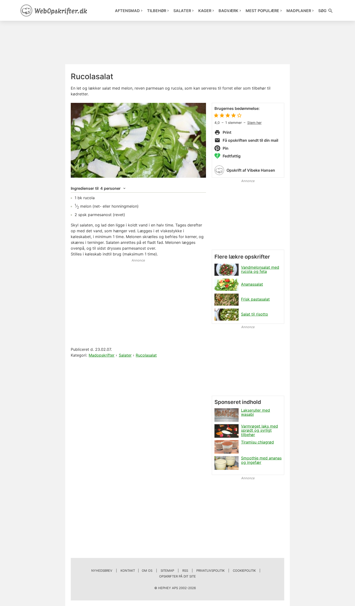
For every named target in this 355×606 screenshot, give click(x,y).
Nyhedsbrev (101, 570)
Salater (182, 10)
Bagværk (228, 10)
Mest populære (262, 10)
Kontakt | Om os (136, 570)
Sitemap (167, 570)
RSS (185, 570)
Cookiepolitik (244, 570)
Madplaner (298, 10)
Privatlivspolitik (210, 570)
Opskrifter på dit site (177, 576)
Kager (204, 10)
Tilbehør (156, 10)
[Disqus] (138, 420)
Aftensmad (127, 10)
